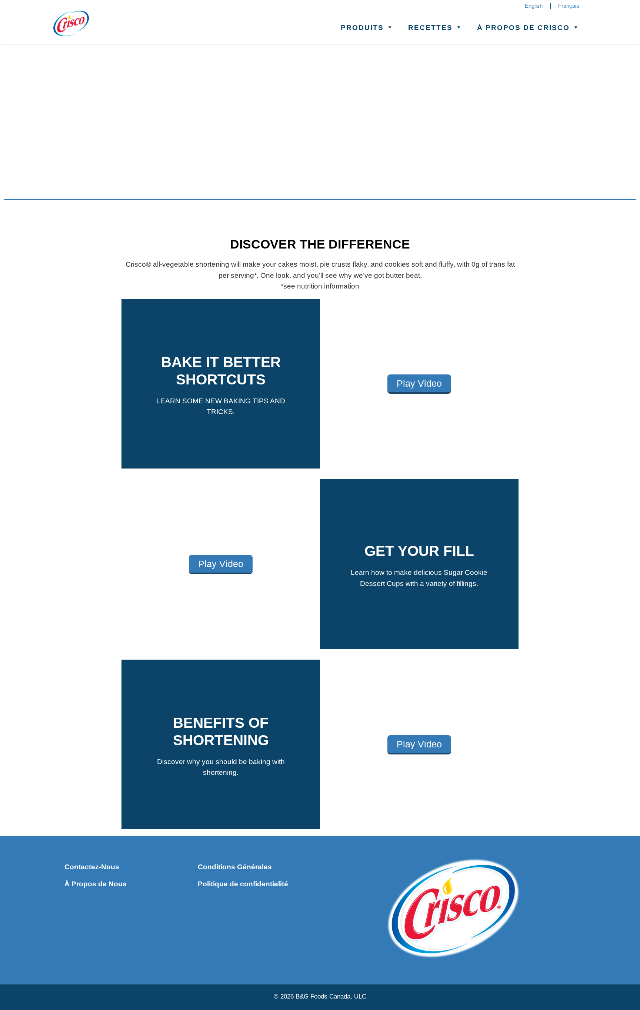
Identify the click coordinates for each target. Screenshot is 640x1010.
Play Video (419, 383)
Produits (362, 27)
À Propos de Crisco (523, 27)
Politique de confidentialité (243, 884)
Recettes (430, 27)
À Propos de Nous (95, 884)
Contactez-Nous (91, 867)
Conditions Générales (235, 867)
